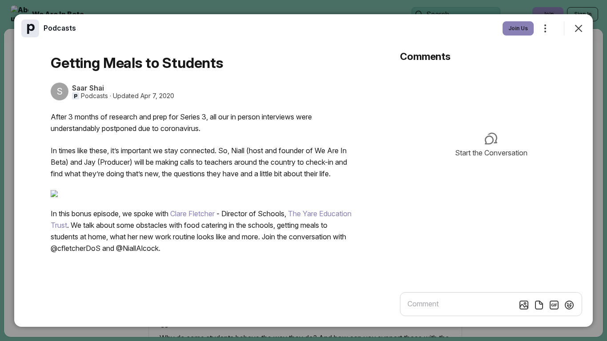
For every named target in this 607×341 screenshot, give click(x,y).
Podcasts (94, 95)
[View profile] (30, 28)
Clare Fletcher (193, 213)
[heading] (60, 28)
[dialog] (303, 170)
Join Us (518, 28)
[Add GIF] (554, 305)
